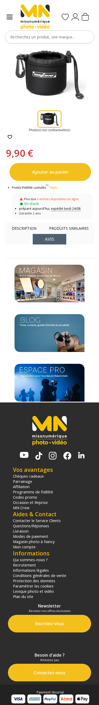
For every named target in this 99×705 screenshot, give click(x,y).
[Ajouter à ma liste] (10, 137)
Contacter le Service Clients (37, 520)
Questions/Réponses (31, 525)
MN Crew (21, 507)
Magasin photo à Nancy (34, 541)
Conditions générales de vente (39, 575)
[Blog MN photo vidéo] (49, 333)
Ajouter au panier (50, 172)
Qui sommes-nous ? (30, 559)
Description (24, 228)
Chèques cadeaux (28, 476)
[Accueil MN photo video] (34, 17)
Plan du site (23, 596)
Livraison (21, 531)
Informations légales (31, 570)
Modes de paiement (30, 536)
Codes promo (25, 497)
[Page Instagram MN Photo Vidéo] (52, 456)
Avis (49, 239)
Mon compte (24, 546)
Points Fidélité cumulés (29, 187)
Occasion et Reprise (30, 502)
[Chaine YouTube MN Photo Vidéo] (24, 455)
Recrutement (24, 565)
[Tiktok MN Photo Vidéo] (38, 456)
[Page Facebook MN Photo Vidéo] (67, 456)
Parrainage (22, 481)
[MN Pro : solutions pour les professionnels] (49, 383)
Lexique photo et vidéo (33, 591)
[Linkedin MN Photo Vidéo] (81, 455)
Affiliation (21, 486)
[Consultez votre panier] (85, 17)
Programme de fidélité (33, 491)
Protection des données (34, 580)
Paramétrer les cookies (33, 586)
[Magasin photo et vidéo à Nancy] (49, 284)
